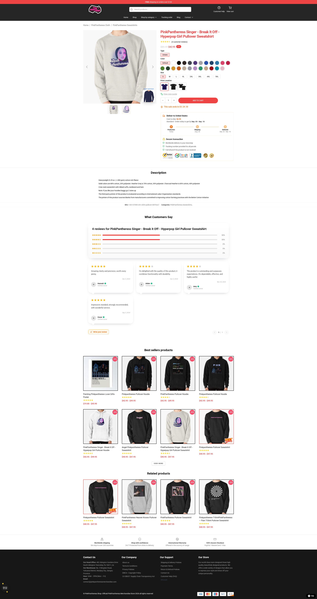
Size (162, 73)
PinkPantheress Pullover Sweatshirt (175, 517)
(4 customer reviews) (179, 42)
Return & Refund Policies (170, 569)
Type (162, 51)
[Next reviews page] (226, 332)
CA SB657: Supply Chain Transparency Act (138, 576)
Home (85, 25)
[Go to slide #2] (126, 109)
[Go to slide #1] (113, 109)
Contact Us (165, 573)
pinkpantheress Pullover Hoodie (213, 394)
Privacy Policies (128, 569)
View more (158, 463)
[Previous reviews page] (214, 332)
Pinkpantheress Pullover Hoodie (136, 394)
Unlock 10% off (5, 588)
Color (162, 59)
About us (125, 562)
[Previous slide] (87, 67)
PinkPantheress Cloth (100, 25)
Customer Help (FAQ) (169, 576)
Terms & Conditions (129, 566)
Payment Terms (167, 566)
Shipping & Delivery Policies (171, 562)
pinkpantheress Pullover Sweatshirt (214, 447)
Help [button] (312, 596)
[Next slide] (152, 67)
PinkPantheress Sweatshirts (125, 25)
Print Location (166, 81)
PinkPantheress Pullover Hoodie (174, 394)
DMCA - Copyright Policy (131, 573)
